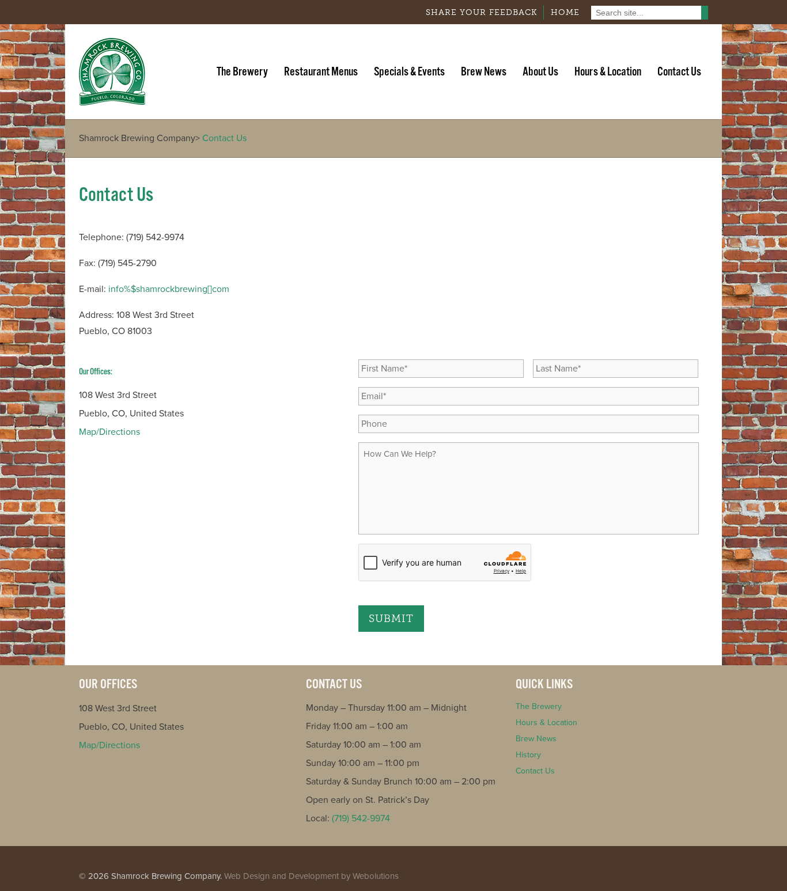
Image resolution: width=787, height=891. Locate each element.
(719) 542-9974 (361, 818)
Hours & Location (607, 72)
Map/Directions (109, 432)
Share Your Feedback (481, 12)
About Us (540, 72)
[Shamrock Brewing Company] (112, 71)
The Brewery (242, 72)
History (528, 755)
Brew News (483, 72)
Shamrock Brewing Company (137, 138)
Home (565, 12)
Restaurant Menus (321, 72)
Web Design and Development (281, 876)
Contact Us (679, 72)
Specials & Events (409, 72)
